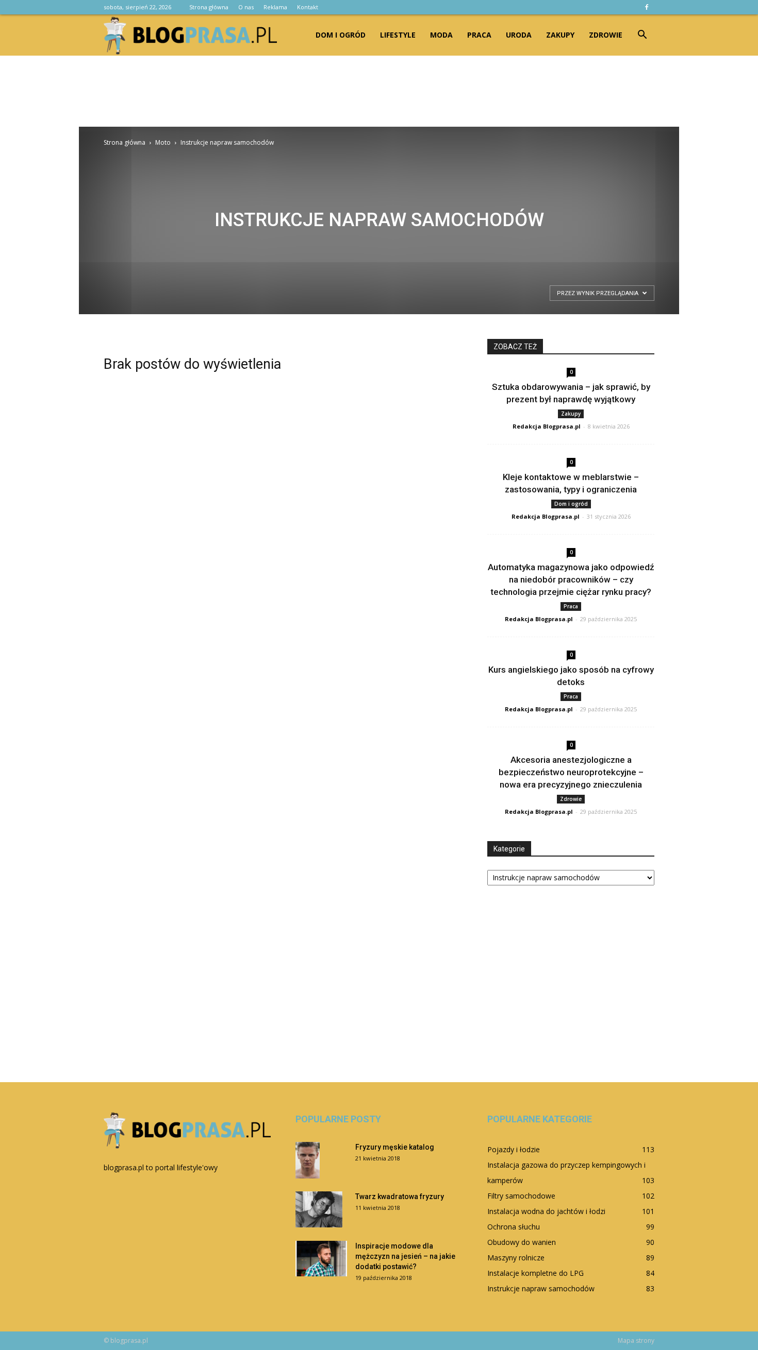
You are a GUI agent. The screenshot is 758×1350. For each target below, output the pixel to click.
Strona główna (208, 7)
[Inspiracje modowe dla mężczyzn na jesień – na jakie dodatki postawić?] (321, 1258)
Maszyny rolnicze (516, 1257)
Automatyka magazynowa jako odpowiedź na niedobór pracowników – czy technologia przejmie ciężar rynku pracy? (571, 579)
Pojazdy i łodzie (513, 1149)
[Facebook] (646, 7)
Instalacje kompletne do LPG (535, 1273)
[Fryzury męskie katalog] (307, 1160)
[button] (642, 35)
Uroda (519, 35)
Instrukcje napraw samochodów (541, 1288)
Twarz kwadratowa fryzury (399, 1196)
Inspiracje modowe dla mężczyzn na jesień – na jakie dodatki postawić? (405, 1256)
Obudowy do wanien (521, 1242)
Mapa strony (636, 1340)
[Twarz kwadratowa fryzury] (318, 1209)
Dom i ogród (341, 35)
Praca (479, 35)
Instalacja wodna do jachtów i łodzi (546, 1211)
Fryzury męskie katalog (394, 1147)
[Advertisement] (379, 91)
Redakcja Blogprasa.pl (547, 426)
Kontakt (307, 7)
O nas (246, 7)
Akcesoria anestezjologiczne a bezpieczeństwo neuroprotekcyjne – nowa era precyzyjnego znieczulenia (571, 772)
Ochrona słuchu (513, 1227)
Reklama (275, 7)
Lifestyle (398, 35)
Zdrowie (605, 35)
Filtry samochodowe (521, 1196)
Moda (441, 35)
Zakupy (560, 35)
